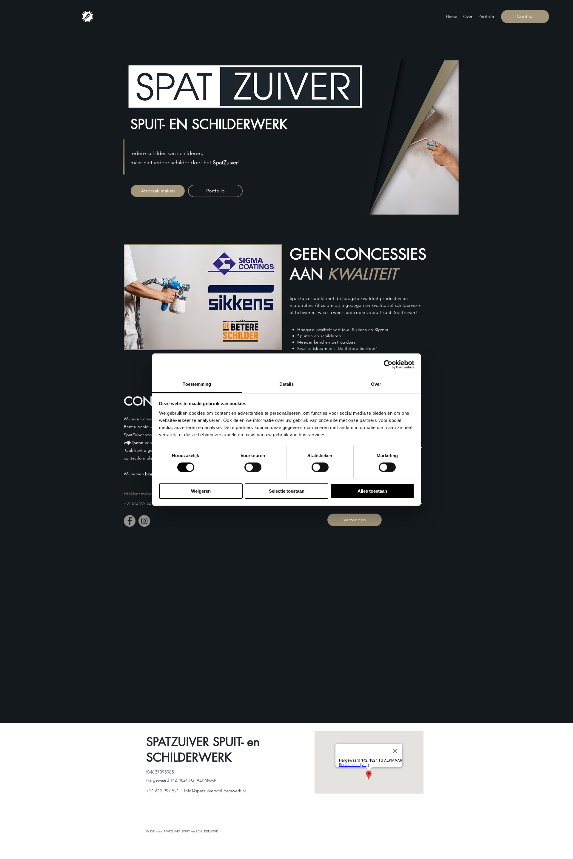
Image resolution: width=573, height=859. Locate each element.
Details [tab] (286, 383)
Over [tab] (376, 383)
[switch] (252, 467)
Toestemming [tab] (197, 383)
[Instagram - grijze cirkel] (144, 521)
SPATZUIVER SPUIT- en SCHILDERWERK (203, 749)
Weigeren (201, 491)
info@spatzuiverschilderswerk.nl (215, 791)
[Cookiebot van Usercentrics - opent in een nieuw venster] (388, 364)
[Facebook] (129, 521)
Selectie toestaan (286, 491)
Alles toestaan (372, 491)
